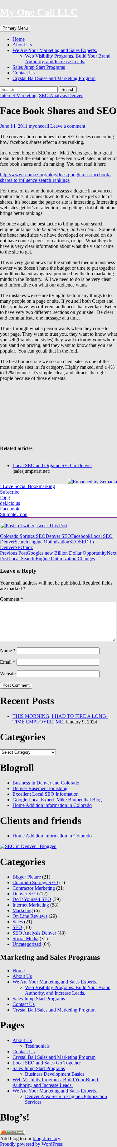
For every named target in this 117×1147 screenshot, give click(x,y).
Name (8, 650)
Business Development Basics (54, 1074)
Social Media (25, 938)
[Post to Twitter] (17, 525)
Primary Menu (15, 28)
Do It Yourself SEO (31, 899)
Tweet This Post (51, 525)
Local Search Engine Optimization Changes (58, 555)
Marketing (22, 910)
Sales (17, 921)
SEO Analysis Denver (61, 95)
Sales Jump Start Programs (38, 67)
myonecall (39, 126)
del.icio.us (10, 503)
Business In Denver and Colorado (45, 782)
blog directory (46, 1138)
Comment (11, 599)
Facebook (9, 508)
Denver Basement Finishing (39, 788)
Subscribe (9, 492)
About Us (22, 44)
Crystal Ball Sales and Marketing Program (53, 78)
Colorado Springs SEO (23, 536)
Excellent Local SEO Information (45, 794)
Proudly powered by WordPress (31, 1144)
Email (7, 662)
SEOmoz (24, 547)
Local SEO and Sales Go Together (46, 1062)
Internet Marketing (18, 95)
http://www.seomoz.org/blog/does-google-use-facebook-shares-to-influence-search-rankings (55, 177)
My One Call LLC (39, 12)
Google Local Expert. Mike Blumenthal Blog (57, 799)
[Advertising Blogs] (12, 1132)
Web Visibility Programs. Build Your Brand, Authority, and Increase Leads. (68, 58)
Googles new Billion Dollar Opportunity (53, 553)
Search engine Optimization (42, 541)
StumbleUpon (13, 514)
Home (18, 39)
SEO (74, 541)
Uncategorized (26, 944)
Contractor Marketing (33, 888)
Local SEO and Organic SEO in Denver (52, 465)
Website (8, 673)
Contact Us (23, 72)
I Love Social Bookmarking (27, 486)
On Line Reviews (29, 916)
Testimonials (37, 1046)
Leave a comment (67, 126)
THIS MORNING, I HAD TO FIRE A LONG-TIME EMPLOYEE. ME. (60, 718)
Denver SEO (58, 536)
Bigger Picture (26, 876)
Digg (5, 497)
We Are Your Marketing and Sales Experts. (54, 50)
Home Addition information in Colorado (52, 805)
